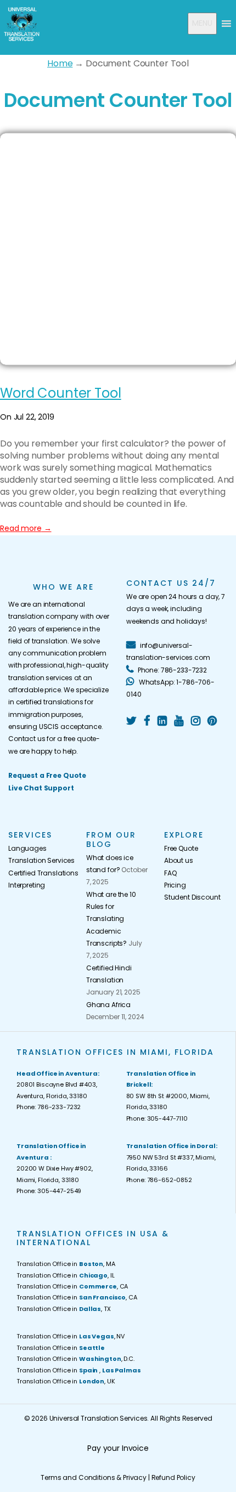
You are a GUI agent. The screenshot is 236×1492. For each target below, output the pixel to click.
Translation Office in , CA (72, 1286)
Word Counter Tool (60, 393)
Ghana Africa (108, 1004)
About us (178, 860)
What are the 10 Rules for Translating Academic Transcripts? (111, 919)
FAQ (170, 873)
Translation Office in (60, 1347)
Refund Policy (173, 1477)
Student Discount (192, 897)
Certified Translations (39, 873)
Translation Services (39, 860)
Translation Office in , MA (65, 1263)
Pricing (175, 885)
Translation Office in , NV (70, 1336)
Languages (27, 848)
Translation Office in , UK (65, 1381)
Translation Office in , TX (63, 1308)
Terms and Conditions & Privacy (94, 1477)
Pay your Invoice (118, 1448)
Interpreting (26, 885)
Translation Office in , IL (65, 1275)
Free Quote (181, 848)
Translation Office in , (78, 1370)
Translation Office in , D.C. (75, 1358)
